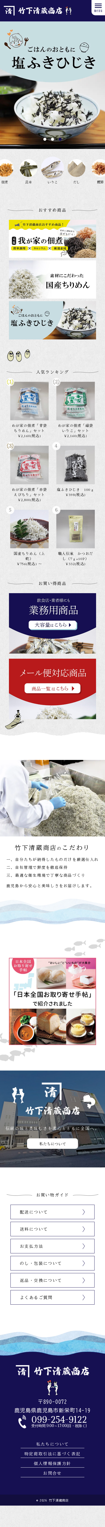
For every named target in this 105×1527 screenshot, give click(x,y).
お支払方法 (31, 1246)
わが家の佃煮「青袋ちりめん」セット (29, 428)
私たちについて (52, 1444)
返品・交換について (41, 1280)
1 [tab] (44, 139)
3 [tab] (60, 139)
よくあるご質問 (36, 1297)
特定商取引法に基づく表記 (52, 1454)
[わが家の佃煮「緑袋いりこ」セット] (75, 401)
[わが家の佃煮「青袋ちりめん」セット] (29, 401)
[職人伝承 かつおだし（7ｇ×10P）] (75, 529)
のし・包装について (41, 1263)
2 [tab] (52, 139)
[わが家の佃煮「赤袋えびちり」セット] (29, 465)
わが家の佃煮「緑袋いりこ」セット (75, 428)
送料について (34, 1229)
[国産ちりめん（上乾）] (29, 529)
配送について (34, 1212)
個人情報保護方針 (52, 1463)
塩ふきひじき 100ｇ (75, 489)
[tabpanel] (52, 85)
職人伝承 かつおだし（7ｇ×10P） (75, 556)
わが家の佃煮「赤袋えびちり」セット (29, 492)
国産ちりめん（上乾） (29, 556)
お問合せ (52, 1473)
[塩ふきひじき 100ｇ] (75, 465)
